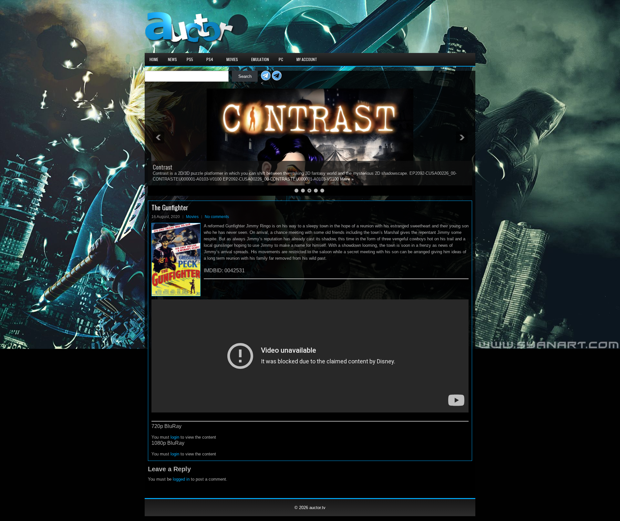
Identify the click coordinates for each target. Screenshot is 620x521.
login (174, 437)
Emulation (260, 59)
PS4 (209, 59)
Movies (232, 59)
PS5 (190, 59)
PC (281, 59)
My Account (306, 59)
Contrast (162, 167)
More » (347, 179)
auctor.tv (317, 507)
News (172, 59)
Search (245, 76)
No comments (217, 216)
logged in (181, 479)
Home (154, 59)
